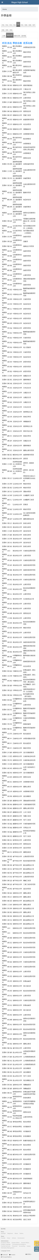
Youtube (13, 1254)
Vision (8, 1238)
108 (30, 25)
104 (11, 30)
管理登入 (29, 1254)
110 (22, 25)
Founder (3, 1238)
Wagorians (10, 1233)
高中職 (23, 36)
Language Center (5, 1250)
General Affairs (25, 1242)
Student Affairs (16, 1242)
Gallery (21, 1233)
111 (18, 24)
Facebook (4, 1254)
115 (3, 25)
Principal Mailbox (7, 1257)
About (2, 1236)
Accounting (22, 1246)
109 (26, 25)
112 (14, 25)
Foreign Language (6, 1244)
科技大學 (10, 35)
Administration (5, 1241)
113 (10, 25)
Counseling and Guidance (19, 1244)
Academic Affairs (5, 1242)
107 (34, 25)
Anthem (14, 1238)
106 (3, 30)
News (2, 1231)
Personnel (14, 1246)
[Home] (19, 2)
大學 (3, 36)
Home (4, 9)
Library (28, 1246)
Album (16, 1233)
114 (7, 25)
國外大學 (17, 36)
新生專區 (3, 1228)
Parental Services (5, 1246)
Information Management (7, 1248)
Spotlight (3, 1233)
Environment (21, 1238)
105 (7, 30)
